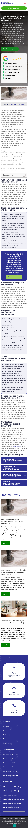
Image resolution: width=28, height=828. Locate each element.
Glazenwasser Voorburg (10, 767)
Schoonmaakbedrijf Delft (10, 795)
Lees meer (6, 543)
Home (6, 104)
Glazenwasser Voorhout (10, 771)
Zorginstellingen (8, 743)
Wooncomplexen (8, 730)
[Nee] (26, 822)
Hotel (4, 739)
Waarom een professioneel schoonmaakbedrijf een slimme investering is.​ (12, 521)
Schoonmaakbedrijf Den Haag (12, 787)
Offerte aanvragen (13, 8)
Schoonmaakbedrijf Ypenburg (12, 807)
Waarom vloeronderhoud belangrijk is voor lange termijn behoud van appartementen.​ (13, 572)
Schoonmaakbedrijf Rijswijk (11, 791)
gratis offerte (17, 446)
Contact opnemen (14, 277)
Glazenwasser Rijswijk (9, 759)
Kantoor (5, 735)
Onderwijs (6, 726)
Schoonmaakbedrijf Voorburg (12, 803)
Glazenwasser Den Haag (10, 754)
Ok (14, 825)
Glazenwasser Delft (9, 763)
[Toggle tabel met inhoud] (23, 175)
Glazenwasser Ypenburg (10, 775)
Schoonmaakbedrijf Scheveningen (13, 799)
